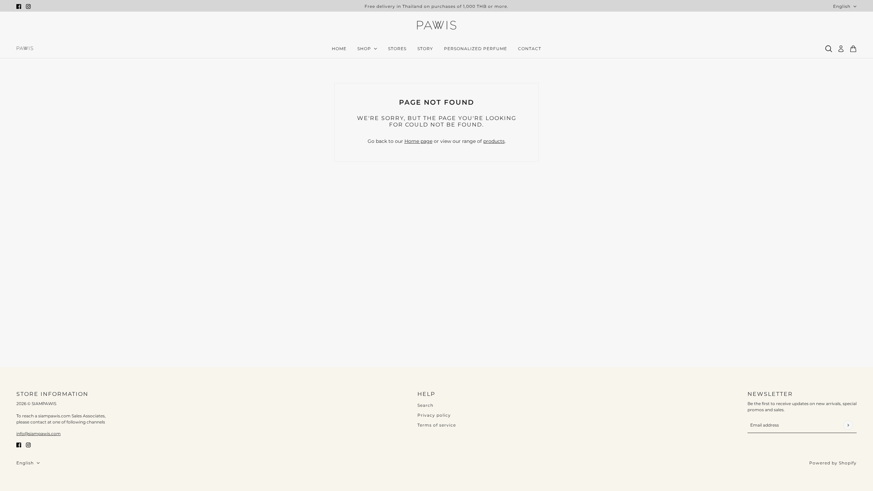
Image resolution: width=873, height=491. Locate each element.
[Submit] (848, 425)
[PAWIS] (436, 26)
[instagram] (28, 6)
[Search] (828, 48)
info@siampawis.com (38, 433)
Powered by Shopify (833, 462)
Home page (418, 141)
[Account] (841, 48)
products (494, 141)
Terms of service (436, 425)
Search (425, 405)
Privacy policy (434, 415)
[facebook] (19, 6)
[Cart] (853, 48)
